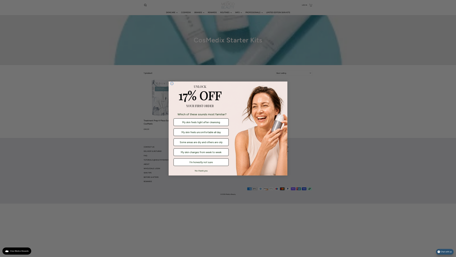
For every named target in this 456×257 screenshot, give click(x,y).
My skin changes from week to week (201, 152)
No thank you (201, 170)
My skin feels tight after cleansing (201, 122)
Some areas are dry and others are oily (201, 142)
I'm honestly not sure (201, 162)
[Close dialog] (171, 83)
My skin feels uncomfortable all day (201, 132)
